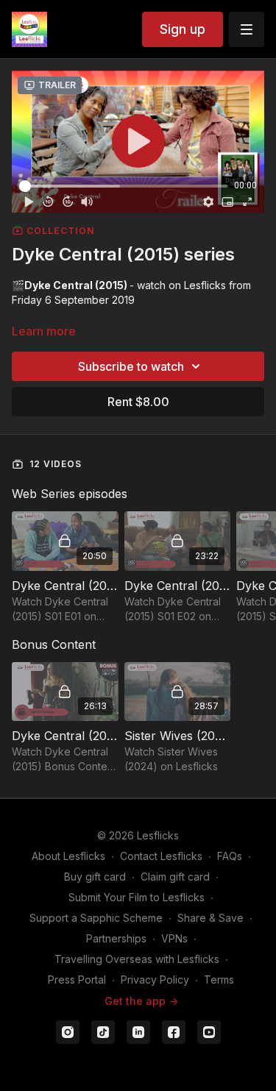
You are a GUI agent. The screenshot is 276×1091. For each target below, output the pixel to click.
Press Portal (77, 979)
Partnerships (116, 938)
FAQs (229, 856)
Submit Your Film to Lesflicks (136, 897)
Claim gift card (175, 876)
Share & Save (210, 917)
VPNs (174, 938)
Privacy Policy (155, 979)
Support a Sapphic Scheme (96, 917)
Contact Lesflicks (161, 856)
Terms (219, 979)
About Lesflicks (68, 856)
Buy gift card (95, 876)
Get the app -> (141, 1001)
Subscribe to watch (131, 366)
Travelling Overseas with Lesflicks (136, 959)
